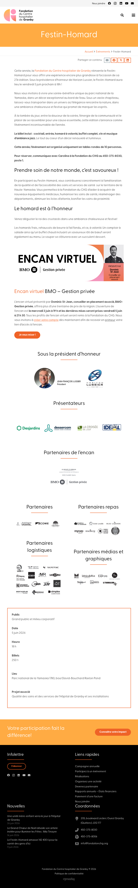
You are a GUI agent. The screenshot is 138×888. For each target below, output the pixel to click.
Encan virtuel (29, 291)
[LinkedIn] (121, 3)
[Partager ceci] (114, 60)
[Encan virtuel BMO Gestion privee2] (69, 263)
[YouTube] (126, 3)
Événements (103, 52)
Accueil (89, 52)
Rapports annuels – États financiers (95, 791)
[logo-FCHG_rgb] (19, 15)
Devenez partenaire (86, 787)
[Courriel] (132, 3)
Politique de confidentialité (69, 874)
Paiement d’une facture (89, 796)
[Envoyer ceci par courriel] (107, 60)
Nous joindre (82, 801)
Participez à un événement (90, 771)
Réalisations (82, 776)
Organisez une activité (88, 781)
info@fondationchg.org (94, 843)
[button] (122, 15)
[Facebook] (109, 3)
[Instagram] (115, 3)
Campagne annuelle (87, 766)
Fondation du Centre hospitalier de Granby (63, 70)
